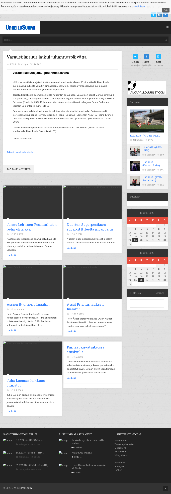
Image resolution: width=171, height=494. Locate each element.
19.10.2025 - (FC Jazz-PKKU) (145, 135)
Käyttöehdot (121, 440)
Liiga (25, 64)
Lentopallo (24, 469)
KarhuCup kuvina (81, 452)
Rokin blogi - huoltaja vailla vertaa (87, 441)
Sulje (166, 10)
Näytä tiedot (139, 6)
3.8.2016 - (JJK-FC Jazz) (29, 440)
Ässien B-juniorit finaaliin (28, 304)
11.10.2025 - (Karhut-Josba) (151, 164)
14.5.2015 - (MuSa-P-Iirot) (30, 452)
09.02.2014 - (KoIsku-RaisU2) (32, 465)
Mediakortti (120, 447)
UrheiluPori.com (22, 488)
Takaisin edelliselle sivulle (20, 152)
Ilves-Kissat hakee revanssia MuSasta (88, 467)
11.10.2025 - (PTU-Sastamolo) (152, 179)
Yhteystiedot (121, 455)
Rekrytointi (120, 451)
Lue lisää (11, 255)
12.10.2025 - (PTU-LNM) (152, 149)
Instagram (120, 466)
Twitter (118, 469)
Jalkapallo (138, 139)
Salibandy (150, 154)
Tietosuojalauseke (124, 444)
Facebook (120, 462)
